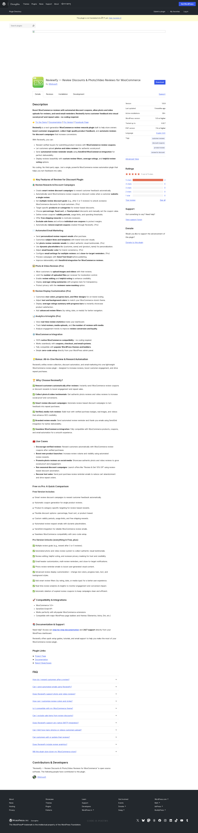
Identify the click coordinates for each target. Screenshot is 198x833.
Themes (49, 803)
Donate (122, 806)
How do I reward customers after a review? (51, 679)
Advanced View (132, 159)
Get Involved (123, 799)
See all (162, 200)
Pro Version (68, 122)
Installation (63, 94)
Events (121, 803)
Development (78, 94)
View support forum (134, 219)
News (11, 803)
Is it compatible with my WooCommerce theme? (53, 708)
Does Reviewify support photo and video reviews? (54, 694)
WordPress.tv (88, 810)
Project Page (40, 656)
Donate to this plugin (134, 242)
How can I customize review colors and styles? (53, 701)
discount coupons (158, 143)
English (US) (160, 133)
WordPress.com (162, 799)
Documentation (55, 122)
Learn (84, 799)
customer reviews (158, 138)
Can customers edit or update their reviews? (51, 737)
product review (159, 148)
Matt (157, 803)
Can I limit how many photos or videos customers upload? (57, 730)
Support (162, 94)
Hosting (12, 806)
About (11, 799)
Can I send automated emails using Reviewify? (52, 687)
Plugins (48, 806)
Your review (130, 200)
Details (38, 94)
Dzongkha (34, 821)
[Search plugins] (33, 25)
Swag (121, 810)
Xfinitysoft (53, 84)
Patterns (49, 810)
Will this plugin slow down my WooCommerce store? (54, 752)
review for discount (158, 152)
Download (160, 82)
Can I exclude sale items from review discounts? (53, 716)
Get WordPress (187, 4)
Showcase (50, 799)
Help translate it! (115, 18)
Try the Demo (41, 122)
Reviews (49, 94)
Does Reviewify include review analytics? (50, 744)
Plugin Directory (15, 11)
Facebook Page (82, 122)
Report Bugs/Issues (43, 663)
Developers (86, 806)
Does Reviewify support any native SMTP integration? (56, 723)
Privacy (12, 810)
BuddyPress (160, 810)
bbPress (159, 806)
